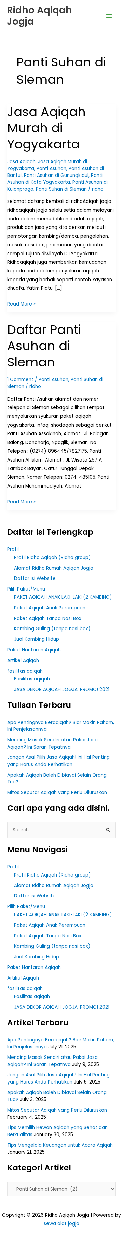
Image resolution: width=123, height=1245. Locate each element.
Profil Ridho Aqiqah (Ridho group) (52, 557)
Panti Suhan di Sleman (61, 189)
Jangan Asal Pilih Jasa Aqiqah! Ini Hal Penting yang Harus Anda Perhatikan (58, 761)
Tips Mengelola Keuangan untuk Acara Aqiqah (60, 1145)
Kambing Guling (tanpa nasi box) (52, 628)
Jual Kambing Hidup (36, 639)
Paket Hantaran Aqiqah (34, 650)
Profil (13, 549)
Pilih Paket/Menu (26, 589)
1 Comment (20, 379)
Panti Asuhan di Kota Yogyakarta (54, 178)
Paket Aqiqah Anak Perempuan (49, 608)
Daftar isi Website (35, 578)
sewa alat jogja (61, 1223)
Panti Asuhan (51, 168)
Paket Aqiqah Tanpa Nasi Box (47, 618)
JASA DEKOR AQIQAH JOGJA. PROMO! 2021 (61, 689)
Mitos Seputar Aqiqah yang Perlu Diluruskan (57, 792)
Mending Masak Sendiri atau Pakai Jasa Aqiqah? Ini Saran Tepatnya (52, 743)
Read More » (21, 303)
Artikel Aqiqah (23, 660)
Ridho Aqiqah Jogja (39, 15)
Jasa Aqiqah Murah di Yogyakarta (46, 128)
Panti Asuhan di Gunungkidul (56, 175)
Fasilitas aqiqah (32, 679)
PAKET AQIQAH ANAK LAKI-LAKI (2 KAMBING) (63, 597)
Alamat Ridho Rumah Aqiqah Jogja (53, 568)
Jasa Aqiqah (21, 161)
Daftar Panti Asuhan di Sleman (44, 346)
